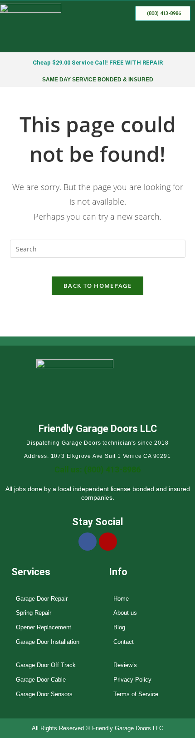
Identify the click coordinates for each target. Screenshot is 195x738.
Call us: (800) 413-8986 (97, 469)
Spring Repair (33, 612)
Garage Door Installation (47, 641)
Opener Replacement (43, 627)
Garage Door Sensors (44, 694)
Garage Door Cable (41, 679)
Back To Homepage (97, 285)
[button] (183, 39)
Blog (119, 627)
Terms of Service (135, 694)
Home (121, 598)
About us (125, 612)
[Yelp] (108, 541)
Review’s (125, 665)
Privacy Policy (132, 679)
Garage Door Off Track (46, 665)
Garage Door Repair (42, 598)
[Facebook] (87, 541)
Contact (123, 641)
